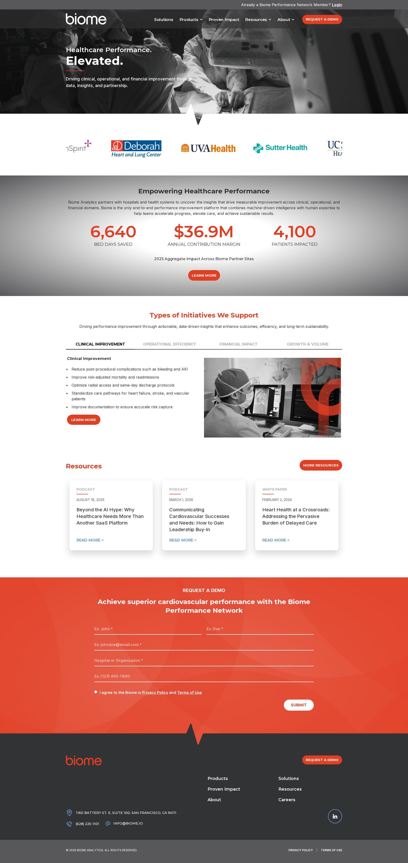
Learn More (83, 419)
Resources (256, 19)
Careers (286, 799)
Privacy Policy (155, 692)
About (283, 19)
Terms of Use (189, 692)
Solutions (163, 19)
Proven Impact (224, 19)
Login (337, 4)
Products (188, 19)
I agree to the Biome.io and (151, 692)
